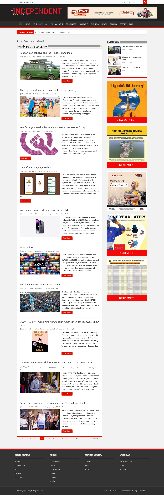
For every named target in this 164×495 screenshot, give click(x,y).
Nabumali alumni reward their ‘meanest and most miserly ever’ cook (56, 362)
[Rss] (125, 2)
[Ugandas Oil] (127, 102)
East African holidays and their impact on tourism (46, 52)
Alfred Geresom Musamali (30, 368)
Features (38, 57)
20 (62, 438)
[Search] (145, 2)
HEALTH (104, 24)
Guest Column (55, 469)
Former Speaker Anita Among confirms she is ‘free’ (52, 32)
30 (67, 438)
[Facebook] (127, 2)
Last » (77, 438)
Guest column (82, 368)
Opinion (95, 368)
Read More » (67, 81)
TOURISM (113, 24)
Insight (53, 407)
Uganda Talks (55, 461)
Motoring (88, 469)
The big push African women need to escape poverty (48, 90)
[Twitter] (129, 2)
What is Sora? (27, 247)
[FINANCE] (127, 280)
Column (43, 368)
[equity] (127, 191)
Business (123, 465)
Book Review (40, 329)
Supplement (19, 477)
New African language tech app (36, 167)
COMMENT (84, 24)
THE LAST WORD (40, 24)
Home (19, 41)
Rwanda (18, 473)
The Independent (125, 491)
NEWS (27, 24)
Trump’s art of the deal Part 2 (132, 67)
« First (21, 438)
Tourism (18, 461)
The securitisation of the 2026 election (40, 284)
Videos (17, 469)
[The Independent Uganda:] (36, 11)
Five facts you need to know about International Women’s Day (52, 127)
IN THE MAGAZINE (56, 24)
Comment (53, 473)
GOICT (144, 491)
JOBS (131, 24)
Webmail (123, 469)
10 (57, 438)
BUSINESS (95, 24)
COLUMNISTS (71, 24)
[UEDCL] (127, 235)
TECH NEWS (59, 214)
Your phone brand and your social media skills (44, 210)
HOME (20, 23)
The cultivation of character (132, 47)
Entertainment (20, 465)
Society (67, 329)
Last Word (54, 465)
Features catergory (48, 57)
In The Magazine (47, 94)
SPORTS (123, 24)
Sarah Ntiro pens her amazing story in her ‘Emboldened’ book (52, 403)
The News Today (126, 461)
